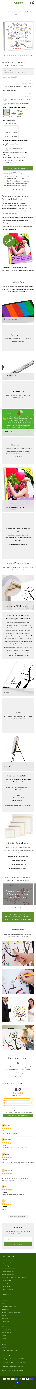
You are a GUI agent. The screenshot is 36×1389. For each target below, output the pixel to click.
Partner (4, 1335)
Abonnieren (18, 1244)
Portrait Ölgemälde (7, 1266)
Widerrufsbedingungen (9, 1306)
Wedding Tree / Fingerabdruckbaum (15, 934)
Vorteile (4, 1344)
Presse (4, 1338)
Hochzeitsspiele (6, 1280)
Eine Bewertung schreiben (18, 1115)
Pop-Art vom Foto (7, 1263)
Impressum (5, 1301)
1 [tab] (15, 907)
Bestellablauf (6, 1321)
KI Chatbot (5, 1283)
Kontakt (4, 1347)
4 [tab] (20, 907)
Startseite (17, 9)
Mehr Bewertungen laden (18, 1216)
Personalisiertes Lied (8, 1271)
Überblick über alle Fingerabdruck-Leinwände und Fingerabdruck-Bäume (18, 916)
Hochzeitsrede (6, 1286)
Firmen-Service (6, 1332)
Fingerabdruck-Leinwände (9, 1269)
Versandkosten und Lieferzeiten (11, 1312)
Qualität (4, 1315)
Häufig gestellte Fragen (9, 1330)
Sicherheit (5, 1318)
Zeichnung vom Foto (8, 1274)
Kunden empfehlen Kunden (10, 1350)
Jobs (3, 1341)
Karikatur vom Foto (8, 1260)
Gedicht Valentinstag (8, 1289)
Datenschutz (5, 1309)
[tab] (9, 55)
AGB (3, 1303)
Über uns (4, 1298)
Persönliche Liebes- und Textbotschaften (14, 1277)
